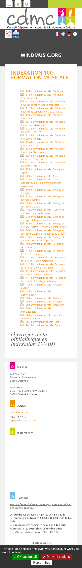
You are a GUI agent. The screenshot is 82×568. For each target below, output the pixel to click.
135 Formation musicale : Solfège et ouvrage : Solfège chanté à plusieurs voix (43, 225)
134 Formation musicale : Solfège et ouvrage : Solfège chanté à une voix (42, 218)
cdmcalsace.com (19, 412)
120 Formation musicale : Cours (42, 176)
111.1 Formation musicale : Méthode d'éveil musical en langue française (42, 103)
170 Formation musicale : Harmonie (44, 305)
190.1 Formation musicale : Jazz (41, 322)
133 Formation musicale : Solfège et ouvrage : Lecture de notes (42, 211)
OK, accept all (26, 556)
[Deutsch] (69, 33)
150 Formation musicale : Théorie (43, 298)
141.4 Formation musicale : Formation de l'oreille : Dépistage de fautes (43, 279)
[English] (63, 33)
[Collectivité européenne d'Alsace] (8, 34)
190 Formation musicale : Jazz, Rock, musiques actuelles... (42, 316)
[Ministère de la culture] (16, 34)
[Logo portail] (41, 18)
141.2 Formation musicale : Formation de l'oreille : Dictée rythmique (43, 266)
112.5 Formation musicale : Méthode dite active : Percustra (42, 150)
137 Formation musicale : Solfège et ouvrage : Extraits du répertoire (42, 238)
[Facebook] (75, 33)
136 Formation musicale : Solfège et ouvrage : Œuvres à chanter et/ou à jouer (43, 232)
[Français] (57, 33)
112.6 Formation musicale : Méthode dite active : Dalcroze (42, 157)
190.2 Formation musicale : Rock (42, 325)
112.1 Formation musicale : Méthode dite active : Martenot (42, 123)
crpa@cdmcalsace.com (23, 420)
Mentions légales (41, 542)
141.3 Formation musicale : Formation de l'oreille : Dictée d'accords (43, 272)
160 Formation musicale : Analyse (43, 301)
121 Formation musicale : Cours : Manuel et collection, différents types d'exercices (40, 183)
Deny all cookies (58, 556)
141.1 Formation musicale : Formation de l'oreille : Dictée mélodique (43, 259)
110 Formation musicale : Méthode (43, 91)
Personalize (41, 562)
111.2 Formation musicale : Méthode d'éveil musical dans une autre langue (42, 110)
